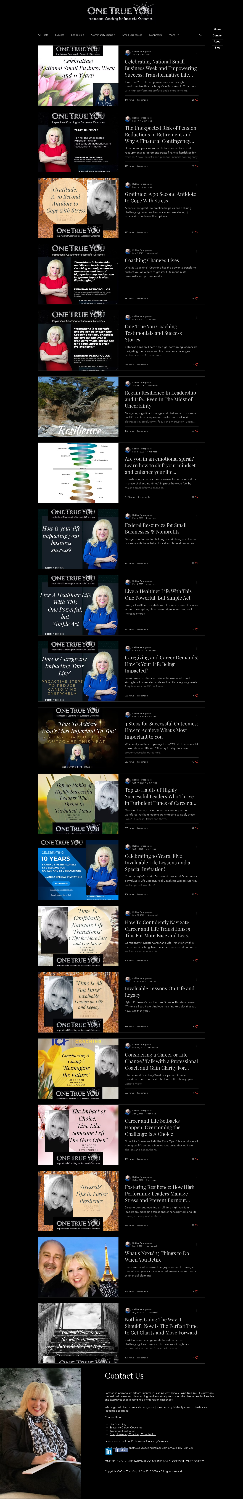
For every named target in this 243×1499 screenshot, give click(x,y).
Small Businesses (132, 34)
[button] (200, 35)
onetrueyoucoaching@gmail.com (148, 1447)
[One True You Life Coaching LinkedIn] (108, 1451)
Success (59, 34)
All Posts (43, 34)
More (172, 34)
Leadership (77, 34)
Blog (217, 47)
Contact (217, 35)
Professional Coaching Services (149, 1441)
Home (217, 29)
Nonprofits (155, 34)
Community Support (103, 34)
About (217, 41)
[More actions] (198, 53)
